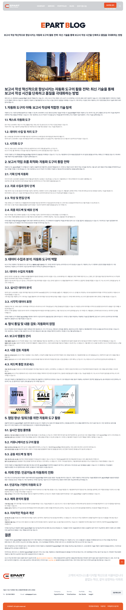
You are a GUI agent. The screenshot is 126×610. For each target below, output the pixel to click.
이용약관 (102, 606)
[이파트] (12, 6)
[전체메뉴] (119, 6)
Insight (91, 594)
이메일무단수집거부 (113, 606)
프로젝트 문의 (52, 560)
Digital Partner (59, 594)
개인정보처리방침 (94, 606)
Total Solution (71, 594)
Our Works (82, 594)
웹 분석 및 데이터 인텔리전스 (45, 558)
